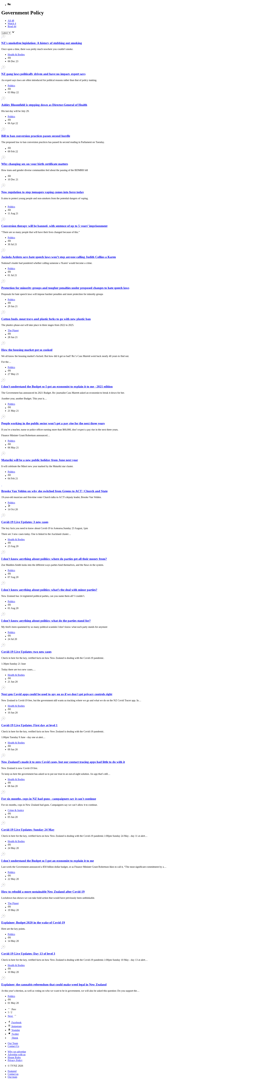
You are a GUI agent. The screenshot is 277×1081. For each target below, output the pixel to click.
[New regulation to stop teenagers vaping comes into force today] (3, 185)
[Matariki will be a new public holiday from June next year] (3, 454)
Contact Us (13, 1046)
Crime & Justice (16, 810)
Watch (12, 23)
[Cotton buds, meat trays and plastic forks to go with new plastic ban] (3, 312)
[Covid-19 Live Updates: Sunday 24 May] (3, 823)
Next (10, 1016)
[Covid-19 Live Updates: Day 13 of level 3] (3, 947)
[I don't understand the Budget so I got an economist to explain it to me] (3, 854)
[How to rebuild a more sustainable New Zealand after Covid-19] (3, 885)
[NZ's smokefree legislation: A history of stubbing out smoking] (3, 36)
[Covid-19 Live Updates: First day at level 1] (3, 719)
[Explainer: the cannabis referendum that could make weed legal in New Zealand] (3, 978)
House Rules (14, 1057)
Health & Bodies (16, 54)
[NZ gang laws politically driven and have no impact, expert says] (3, 67)
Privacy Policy (15, 1060)
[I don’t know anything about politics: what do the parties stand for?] (3, 614)
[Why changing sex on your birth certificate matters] (3, 157)
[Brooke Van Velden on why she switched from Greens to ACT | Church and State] (3, 484)
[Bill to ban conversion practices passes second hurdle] (3, 129)
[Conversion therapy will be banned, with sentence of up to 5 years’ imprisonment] (3, 219)
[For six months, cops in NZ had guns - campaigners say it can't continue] (3, 792)
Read (12, 26)
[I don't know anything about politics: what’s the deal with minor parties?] (3, 583)
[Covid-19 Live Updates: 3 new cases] (3, 515)
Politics (11, 85)
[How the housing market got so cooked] (3, 343)
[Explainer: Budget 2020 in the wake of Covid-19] (3, 916)
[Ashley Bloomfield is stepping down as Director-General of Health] (3, 98)
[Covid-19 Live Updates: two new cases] (3, 645)
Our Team (13, 1043)
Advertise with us (16, 1054)
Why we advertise (17, 1051)
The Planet (13, 330)
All (11, 20)
